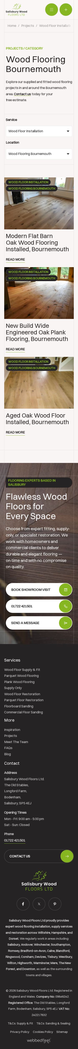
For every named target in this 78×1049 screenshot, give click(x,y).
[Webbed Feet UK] (39, 1040)
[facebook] (23, 904)
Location (12, 142)
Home (11, 26)
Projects (27, 26)
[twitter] (39, 904)
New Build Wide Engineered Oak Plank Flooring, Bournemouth (37, 332)
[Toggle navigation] (51, 9)
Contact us (22, 94)
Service (11, 120)
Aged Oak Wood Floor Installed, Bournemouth (37, 418)
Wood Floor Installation (56, 26)
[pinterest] (54, 904)
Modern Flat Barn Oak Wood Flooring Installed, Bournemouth (37, 243)
